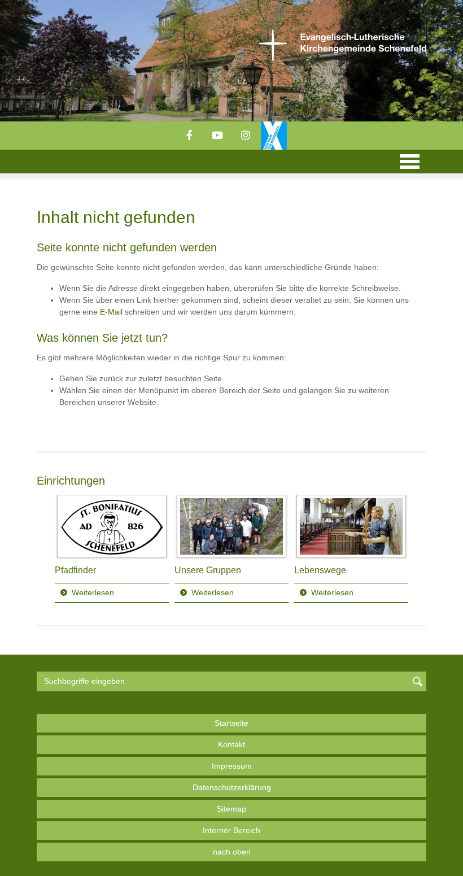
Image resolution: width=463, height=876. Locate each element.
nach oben (232, 851)
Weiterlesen (93, 592)
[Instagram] (245, 135)
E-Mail (111, 311)
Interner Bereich (231, 830)
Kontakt (231, 744)
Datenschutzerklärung (232, 787)
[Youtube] (217, 135)
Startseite (231, 722)
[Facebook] (189, 135)
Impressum (232, 765)
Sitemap (231, 808)
